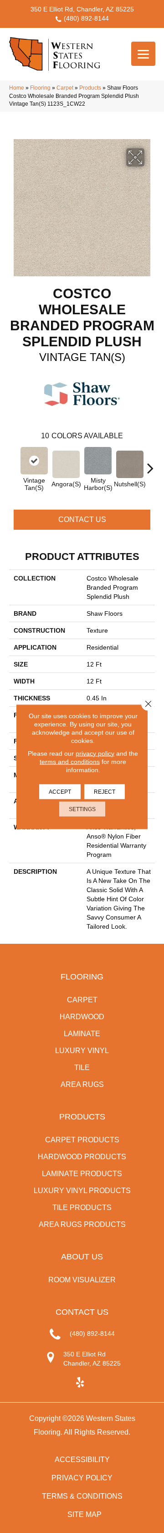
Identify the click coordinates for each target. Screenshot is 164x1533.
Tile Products (82, 1207)
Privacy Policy (82, 1478)
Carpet (64, 88)
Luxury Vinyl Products (82, 1190)
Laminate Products (82, 1174)
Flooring (40, 88)
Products (90, 88)
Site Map (84, 1514)
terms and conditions (70, 761)
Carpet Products (82, 1140)
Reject (104, 791)
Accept (60, 791)
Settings (82, 809)
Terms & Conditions (82, 1496)
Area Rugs (82, 1084)
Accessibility (82, 1459)
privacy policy (95, 753)
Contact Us (82, 519)
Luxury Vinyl (82, 1050)
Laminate (82, 1034)
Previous (13, 463)
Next (150, 463)
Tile (82, 1067)
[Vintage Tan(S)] (34, 461)
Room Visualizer (82, 1280)
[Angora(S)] (66, 464)
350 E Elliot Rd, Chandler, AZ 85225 (82, 9)
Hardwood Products (82, 1157)
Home (16, 88)
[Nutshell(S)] (130, 464)
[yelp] (80, 1382)
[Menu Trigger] (143, 53)
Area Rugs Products (82, 1224)
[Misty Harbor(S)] (98, 461)
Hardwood (82, 1017)
